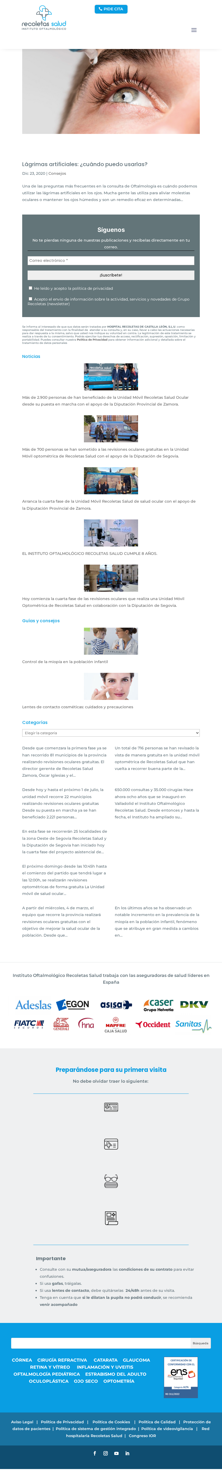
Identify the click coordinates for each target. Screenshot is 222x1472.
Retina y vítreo (50, 1367)
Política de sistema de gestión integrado (96, 1428)
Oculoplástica (48, 1381)
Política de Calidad (157, 1422)
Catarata (105, 1360)
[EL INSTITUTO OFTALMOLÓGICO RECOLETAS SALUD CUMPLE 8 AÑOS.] (111, 543)
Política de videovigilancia (167, 1428)
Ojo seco (86, 1381)
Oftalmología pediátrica (47, 1374)
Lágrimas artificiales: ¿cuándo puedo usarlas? (85, 164)
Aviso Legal (22, 1422)
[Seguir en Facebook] (94, 1453)
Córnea (22, 1360)
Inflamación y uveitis (105, 1367)
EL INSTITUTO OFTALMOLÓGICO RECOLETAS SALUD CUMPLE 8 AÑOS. (89, 553)
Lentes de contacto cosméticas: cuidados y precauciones (77, 706)
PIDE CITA (113, 8)
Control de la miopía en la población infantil (65, 661)
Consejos (57, 173)
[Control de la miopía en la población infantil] (111, 651)
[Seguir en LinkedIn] (127, 1453)
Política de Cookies (112, 1422)
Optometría (118, 1381)
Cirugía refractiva (62, 1360)
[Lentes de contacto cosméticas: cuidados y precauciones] (111, 696)
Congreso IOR (142, 1435)
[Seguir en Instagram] (105, 1453)
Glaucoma (136, 1360)
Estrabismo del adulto (115, 1374)
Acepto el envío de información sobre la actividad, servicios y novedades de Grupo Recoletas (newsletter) (109, 301)
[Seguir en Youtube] (116, 1453)
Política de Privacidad (62, 1422)
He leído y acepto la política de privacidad (73, 288)
